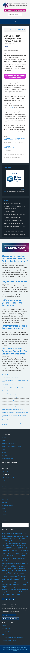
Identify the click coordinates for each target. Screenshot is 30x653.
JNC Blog (11, 573)
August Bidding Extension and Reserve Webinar (12, 409)
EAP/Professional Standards (8, 487)
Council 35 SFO (10, 553)
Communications (5, 484)
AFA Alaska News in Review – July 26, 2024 (9, 146)
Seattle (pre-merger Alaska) (8, 458)
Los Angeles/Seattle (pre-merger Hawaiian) (11, 446)
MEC (3, 465)
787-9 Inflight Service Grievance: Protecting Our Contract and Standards (14, 351)
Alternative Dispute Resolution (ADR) (9, 538)
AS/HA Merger (20, 538)
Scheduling (4, 514)
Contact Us (4, 625)
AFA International (5, 631)
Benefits (3, 480)
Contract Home (5, 471)
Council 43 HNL (7, 556)
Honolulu (3, 440)
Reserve (3, 508)
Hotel (3, 496)
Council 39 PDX (21, 553)
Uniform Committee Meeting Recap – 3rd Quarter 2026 (12, 303)
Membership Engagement (7, 505)
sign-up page (11, 63)
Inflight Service (5, 502)
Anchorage (4, 437)
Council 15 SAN (7, 548)
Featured (20, 561)
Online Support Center (6, 628)
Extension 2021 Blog (13, 561)
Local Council (9, 107)
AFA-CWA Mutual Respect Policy (9, 640)
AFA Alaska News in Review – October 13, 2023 (8, 139)
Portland (3, 449)
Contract (23, 543)
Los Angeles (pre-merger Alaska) (9, 443)
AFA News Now (13, 154)
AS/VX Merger (6, 541)
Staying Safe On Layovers (9, 211)
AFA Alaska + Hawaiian (15, 4)
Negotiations (6, 586)
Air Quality (17, 533)
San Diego (4, 452)
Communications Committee (15, 543)
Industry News (21, 568)
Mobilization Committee (19, 584)
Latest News (17, 575)
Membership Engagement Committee (15, 582)
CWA (3, 634)
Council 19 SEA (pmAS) (11, 550)
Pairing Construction (16, 587)
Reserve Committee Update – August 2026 (13, 223)
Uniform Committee (15, 595)
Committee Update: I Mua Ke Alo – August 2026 (14, 214)
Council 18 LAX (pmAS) (19, 548)
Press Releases (18, 589)
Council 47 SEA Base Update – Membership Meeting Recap (15, 412)
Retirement (4, 511)
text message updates (15, 157)
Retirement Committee (14, 592)
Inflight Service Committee (9, 570)
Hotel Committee (14, 566)
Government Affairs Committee (11, 563)
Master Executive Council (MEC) (16, 156)
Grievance (4, 493)
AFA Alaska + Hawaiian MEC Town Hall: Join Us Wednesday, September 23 (15, 259)
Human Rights (5, 499)
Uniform (3, 517)
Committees (5, 543)
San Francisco (5, 455)
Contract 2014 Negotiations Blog (13, 545)
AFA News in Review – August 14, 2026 (10, 420)
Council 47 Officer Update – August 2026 (13, 220)
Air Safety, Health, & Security (8, 477)
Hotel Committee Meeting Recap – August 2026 (14, 234)
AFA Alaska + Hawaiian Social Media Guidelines (12, 637)
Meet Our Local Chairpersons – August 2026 (13, 231)
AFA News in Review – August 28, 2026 (12, 203)
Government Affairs (6, 490)
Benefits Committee (17, 541)
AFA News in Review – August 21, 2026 (12, 217)
